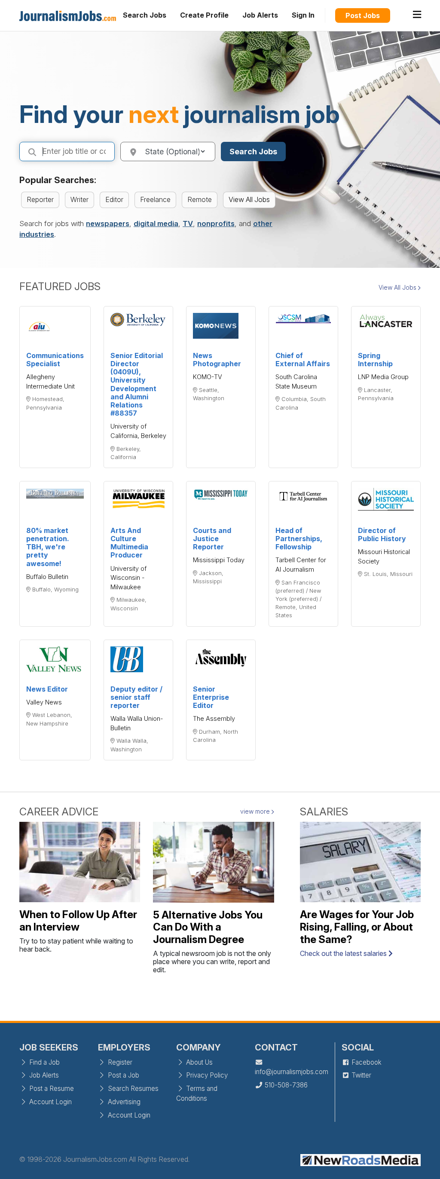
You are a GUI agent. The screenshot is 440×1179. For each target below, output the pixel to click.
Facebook (366, 1062)
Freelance (155, 199)
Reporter (40, 199)
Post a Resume (51, 1088)
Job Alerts (260, 15)
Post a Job (122, 1075)
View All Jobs (249, 199)
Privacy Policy (206, 1075)
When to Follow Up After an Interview (78, 920)
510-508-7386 (285, 1085)
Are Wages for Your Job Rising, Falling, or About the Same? (357, 927)
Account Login (50, 1102)
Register (119, 1062)
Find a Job (44, 1062)
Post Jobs (362, 15)
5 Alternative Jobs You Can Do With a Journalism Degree (208, 927)
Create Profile (204, 15)
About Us (198, 1062)
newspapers (107, 223)
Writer (79, 199)
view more (256, 811)
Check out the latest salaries (344, 953)
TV (188, 223)
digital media (156, 223)
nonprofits (216, 223)
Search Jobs (144, 15)
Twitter (360, 1075)
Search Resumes (132, 1088)
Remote (199, 199)
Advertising (123, 1102)
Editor (114, 199)
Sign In (303, 15)
